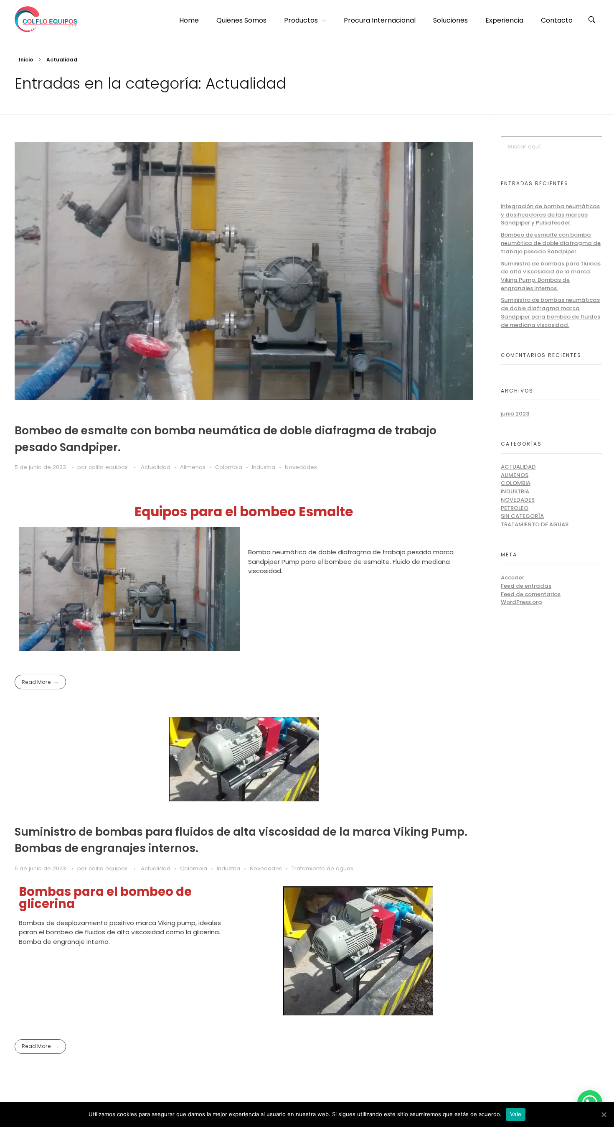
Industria (263, 467)
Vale (515, 1114)
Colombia (228, 467)
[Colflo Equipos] (46, 19)
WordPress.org (521, 602)
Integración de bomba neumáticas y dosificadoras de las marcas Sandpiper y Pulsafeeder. (550, 214)
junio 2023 (515, 414)
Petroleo (514, 508)
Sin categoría (522, 516)
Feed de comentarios (531, 594)
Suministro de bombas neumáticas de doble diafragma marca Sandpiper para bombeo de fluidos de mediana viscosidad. (550, 312)
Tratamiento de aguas (322, 868)
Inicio (26, 59)
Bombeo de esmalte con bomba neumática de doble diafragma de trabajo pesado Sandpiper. (551, 243)
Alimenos (193, 467)
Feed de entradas (526, 586)
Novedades (301, 467)
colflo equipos (109, 467)
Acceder (512, 577)
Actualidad (155, 467)
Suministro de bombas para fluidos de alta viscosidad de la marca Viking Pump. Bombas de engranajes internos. (551, 276)
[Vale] (603, 1114)
